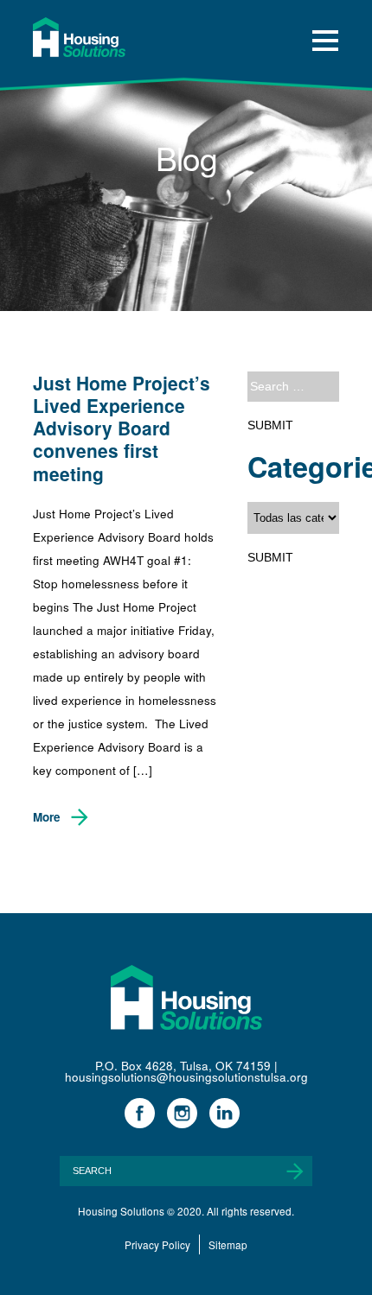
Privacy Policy (157, 1244)
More (47, 817)
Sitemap (227, 1244)
